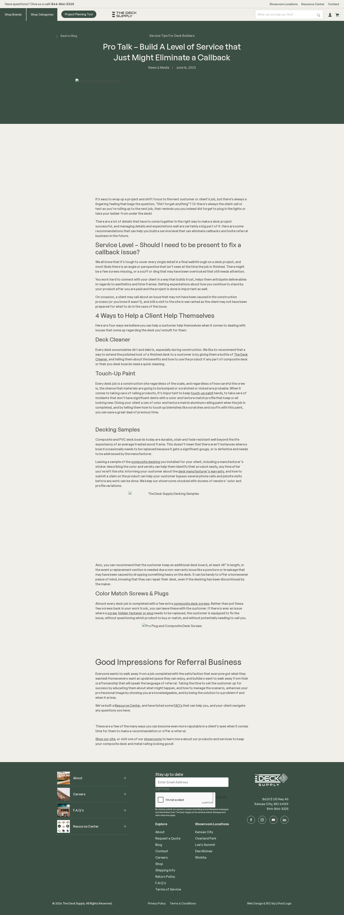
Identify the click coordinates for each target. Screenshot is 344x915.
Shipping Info (165, 870)
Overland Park (205, 838)
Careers (161, 857)
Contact (333, 4)
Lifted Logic (284, 903)
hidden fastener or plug (135, 613)
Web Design (255, 903)
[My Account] (330, 14)
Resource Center (312, 4)
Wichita (200, 857)
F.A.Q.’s (160, 883)
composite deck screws (191, 604)
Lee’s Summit (205, 845)
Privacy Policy (157, 903)
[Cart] (337, 14)
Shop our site (105, 739)
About (160, 832)
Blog (158, 845)
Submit (220, 797)
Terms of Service (168, 889)
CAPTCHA (162, 789)
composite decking (145, 462)
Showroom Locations (284, 4)
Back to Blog (69, 35)
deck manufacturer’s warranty (201, 471)
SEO (269, 903)
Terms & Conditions (183, 903)
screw (112, 613)
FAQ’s (178, 706)
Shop (159, 864)
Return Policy (165, 877)
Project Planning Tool (79, 14)
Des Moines (203, 851)
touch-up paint (202, 393)
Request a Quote (167, 838)
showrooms (153, 739)
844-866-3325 (277, 809)
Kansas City (204, 832)
